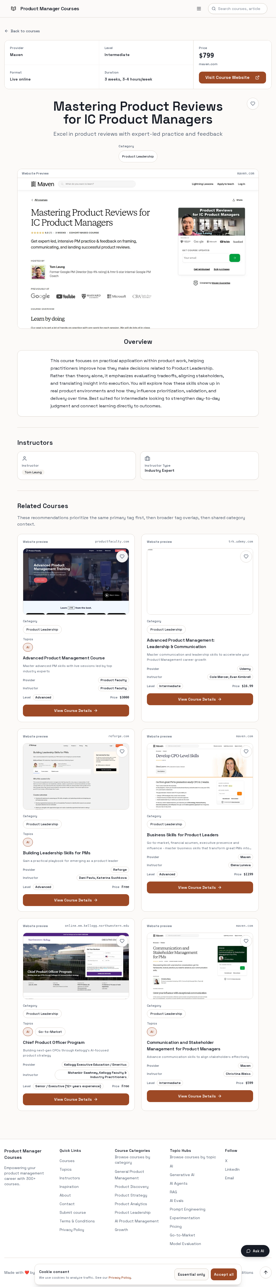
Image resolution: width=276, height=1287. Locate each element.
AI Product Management (137, 1221)
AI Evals (177, 1200)
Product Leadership (138, 156)
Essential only (191, 1274)
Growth (121, 1229)
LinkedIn (232, 1169)
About (65, 1195)
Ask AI (258, 1250)
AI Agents (179, 1183)
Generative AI (182, 1174)
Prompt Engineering (187, 1209)
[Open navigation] (199, 9)
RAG (173, 1192)
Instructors (70, 1178)
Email (229, 1178)
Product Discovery (132, 1186)
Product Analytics (131, 1203)
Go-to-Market (182, 1235)
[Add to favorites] (253, 104)
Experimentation (185, 1217)
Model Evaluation (185, 1243)
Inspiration (69, 1186)
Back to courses (25, 31)
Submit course (73, 1212)
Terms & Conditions (77, 1221)
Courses (67, 1160)
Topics (66, 1169)
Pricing (176, 1226)
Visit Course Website (227, 77)
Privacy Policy (72, 1229)
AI (171, 1166)
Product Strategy (131, 1195)
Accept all (224, 1274)
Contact (67, 1203)
